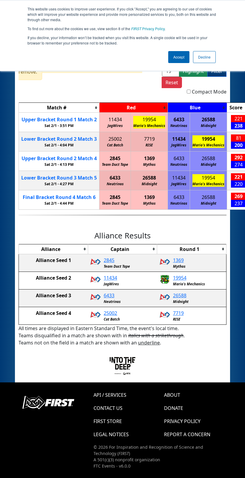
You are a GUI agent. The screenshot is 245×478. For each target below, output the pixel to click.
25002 (115, 139)
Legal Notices (111, 434)
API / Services (110, 395)
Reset (172, 82)
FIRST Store (108, 421)
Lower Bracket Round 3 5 (59, 177)
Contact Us (108, 408)
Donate (173, 408)
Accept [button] (178, 56)
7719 (149, 139)
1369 (149, 158)
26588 (208, 119)
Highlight (193, 71)
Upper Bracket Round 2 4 (59, 158)
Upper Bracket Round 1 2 (59, 119)
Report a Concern (187, 434)
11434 (115, 119)
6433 (179, 119)
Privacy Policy (148, 28)
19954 (149, 119)
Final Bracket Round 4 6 (59, 197)
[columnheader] (59, 108)
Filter (217, 71)
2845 (115, 158)
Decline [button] (204, 56)
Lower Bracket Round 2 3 (59, 139)
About (172, 395)
